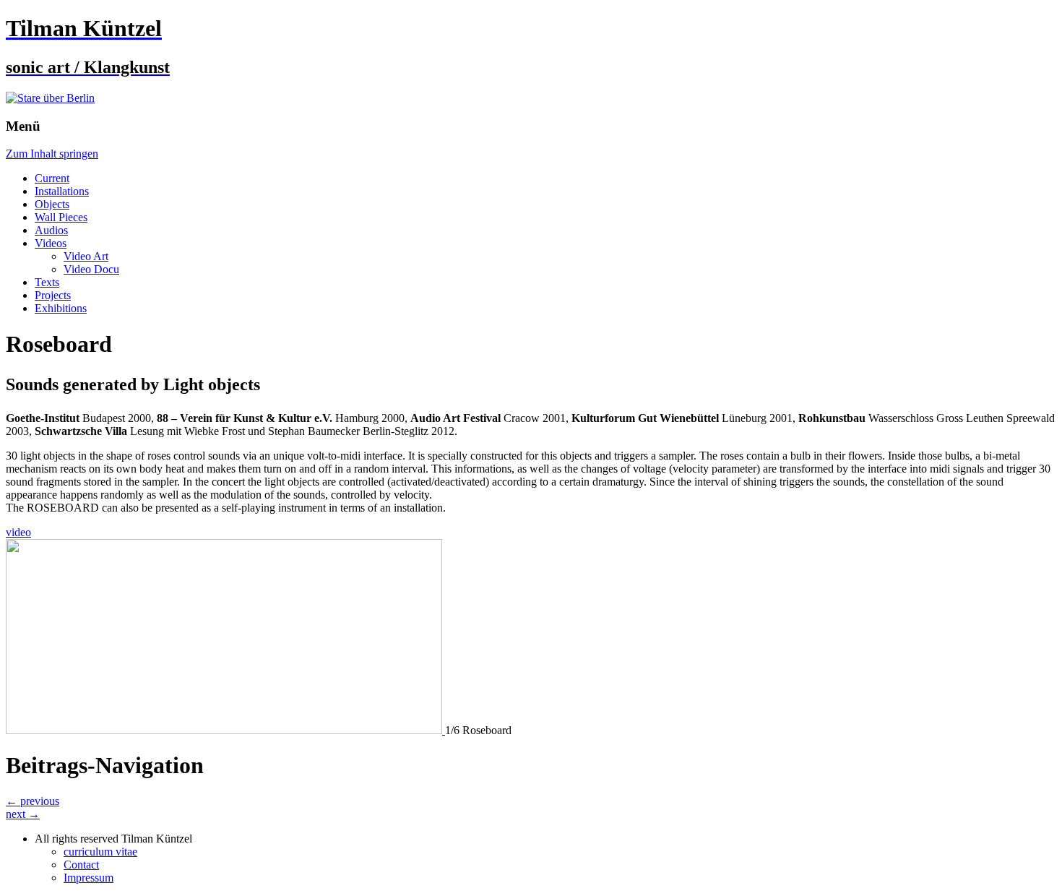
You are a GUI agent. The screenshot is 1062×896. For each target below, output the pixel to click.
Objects (52, 204)
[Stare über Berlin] (50, 98)
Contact (81, 864)
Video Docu (91, 269)
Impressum (88, 877)
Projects (53, 295)
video (18, 532)
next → (23, 814)
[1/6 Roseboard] (225, 730)
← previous (32, 801)
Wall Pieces (61, 217)
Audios (51, 230)
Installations (62, 191)
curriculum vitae (100, 851)
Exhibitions (61, 308)
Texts (47, 282)
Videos (50, 243)
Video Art (86, 256)
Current (52, 178)
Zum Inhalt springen (52, 153)
